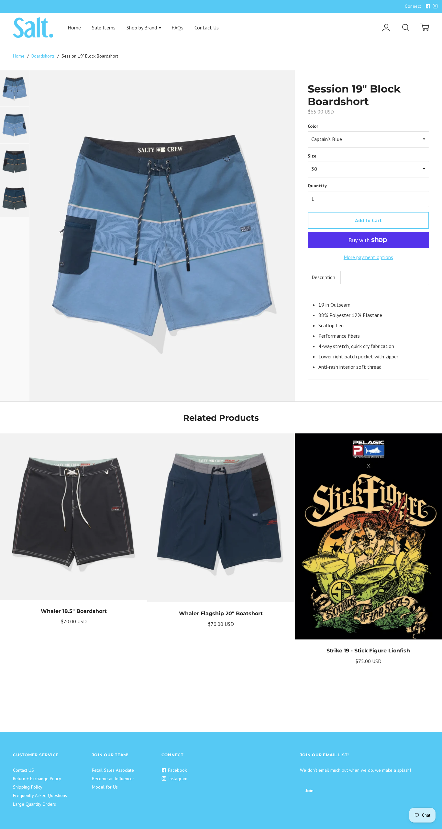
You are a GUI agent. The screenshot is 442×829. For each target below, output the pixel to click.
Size (312, 156)
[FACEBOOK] (427, 6)
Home (74, 27)
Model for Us (105, 787)
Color (313, 126)
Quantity (317, 186)
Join (309, 790)
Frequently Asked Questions (40, 795)
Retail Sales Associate (113, 770)
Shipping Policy (27, 787)
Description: (324, 277)
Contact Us (206, 27)
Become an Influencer (113, 778)
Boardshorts (43, 56)
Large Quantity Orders (34, 804)
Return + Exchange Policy (37, 778)
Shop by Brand (142, 27)
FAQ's (177, 27)
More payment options (368, 257)
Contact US (23, 770)
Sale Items (104, 27)
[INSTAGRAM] (434, 6)
